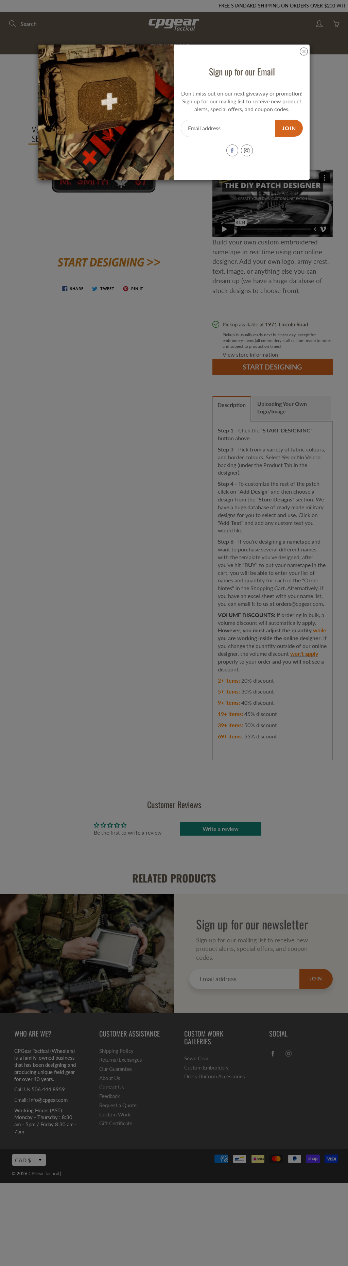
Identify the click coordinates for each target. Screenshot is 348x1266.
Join (289, 128)
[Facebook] (232, 150)
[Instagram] (247, 150)
